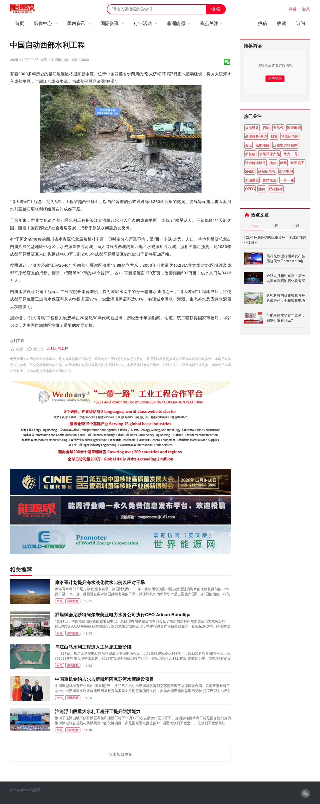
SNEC (249, 171)
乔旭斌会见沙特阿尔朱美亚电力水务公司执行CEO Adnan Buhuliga (122, 614)
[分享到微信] (227, 62)
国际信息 (73, 600)
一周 (275, 225)
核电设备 (252, 127)
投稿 (262, 23)
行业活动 (143, 23)
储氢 (283, 162)
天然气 (278, 127)
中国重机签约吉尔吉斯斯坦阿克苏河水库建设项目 (104, 679)
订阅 (300, 23)
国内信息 (73, 633)
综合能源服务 (255, 162)
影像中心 (43, 23)
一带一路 (287, 180)
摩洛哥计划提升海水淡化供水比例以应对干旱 (100, 582)
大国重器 (252, 180)
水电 (59, 600)
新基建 (250, 153)
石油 (266, 127)
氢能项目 (263, 145)
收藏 (281, 23)
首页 (19, 23)
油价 (261, 188)
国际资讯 (110, 23)
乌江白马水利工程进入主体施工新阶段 (93, 647)
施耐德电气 (267, 171)
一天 (254, 225)
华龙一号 (291, 153)
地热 (273, 162)
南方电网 (286, 171)
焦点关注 (209, 23)
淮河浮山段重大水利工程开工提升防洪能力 (97, 711)
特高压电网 (289, 136)
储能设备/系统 (256, 136)
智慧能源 (269, 180)
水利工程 (17, 340)
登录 (306, 9)
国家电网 (294, 127)
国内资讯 (76, 23)
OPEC (250, 188)
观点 (248, 145)
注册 (292, 9)
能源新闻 (27, 9)
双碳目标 (276, 188)
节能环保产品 (269, 153)
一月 (295, 225)
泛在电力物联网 (285, 145)
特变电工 (297, 162)
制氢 (274, 136)
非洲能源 (176, 23)
